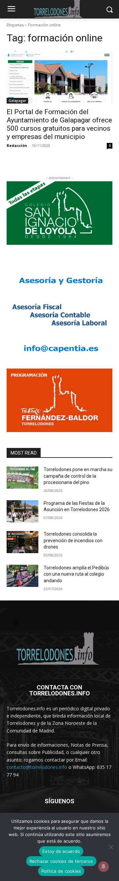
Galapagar (17, 100)
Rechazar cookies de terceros (61, 861)
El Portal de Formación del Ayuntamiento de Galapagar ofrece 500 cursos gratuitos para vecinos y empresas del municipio (59, 124)
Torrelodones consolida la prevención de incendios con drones (73, 540)
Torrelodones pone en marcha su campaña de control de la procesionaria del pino (78, 476)
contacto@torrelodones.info (37, 767)
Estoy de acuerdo (61, 851)
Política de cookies (61, 871)
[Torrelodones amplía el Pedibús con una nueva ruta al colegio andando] (22, 576)
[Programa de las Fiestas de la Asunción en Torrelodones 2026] (22, 511)
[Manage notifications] (103, 866)
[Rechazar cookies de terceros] (110, 847)
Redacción (17, 145)
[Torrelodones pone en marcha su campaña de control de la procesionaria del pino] (22, 477)
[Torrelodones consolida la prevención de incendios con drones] (22, 542)
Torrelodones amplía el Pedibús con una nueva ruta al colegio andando (76, 574)
